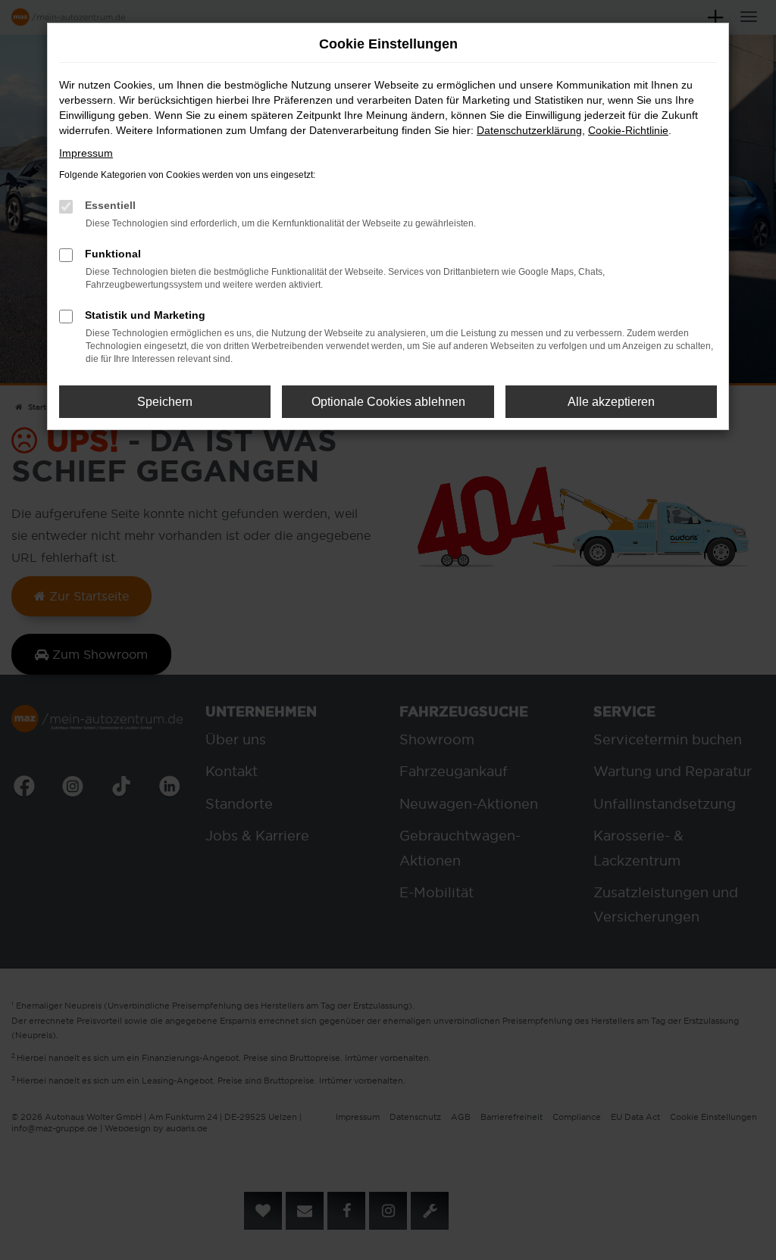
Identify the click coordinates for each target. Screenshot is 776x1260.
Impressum (86, 153)
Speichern (164, 401)
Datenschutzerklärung (529, 130)
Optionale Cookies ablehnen (388, 401)
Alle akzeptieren (611, 401)
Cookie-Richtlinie (628, 130)
